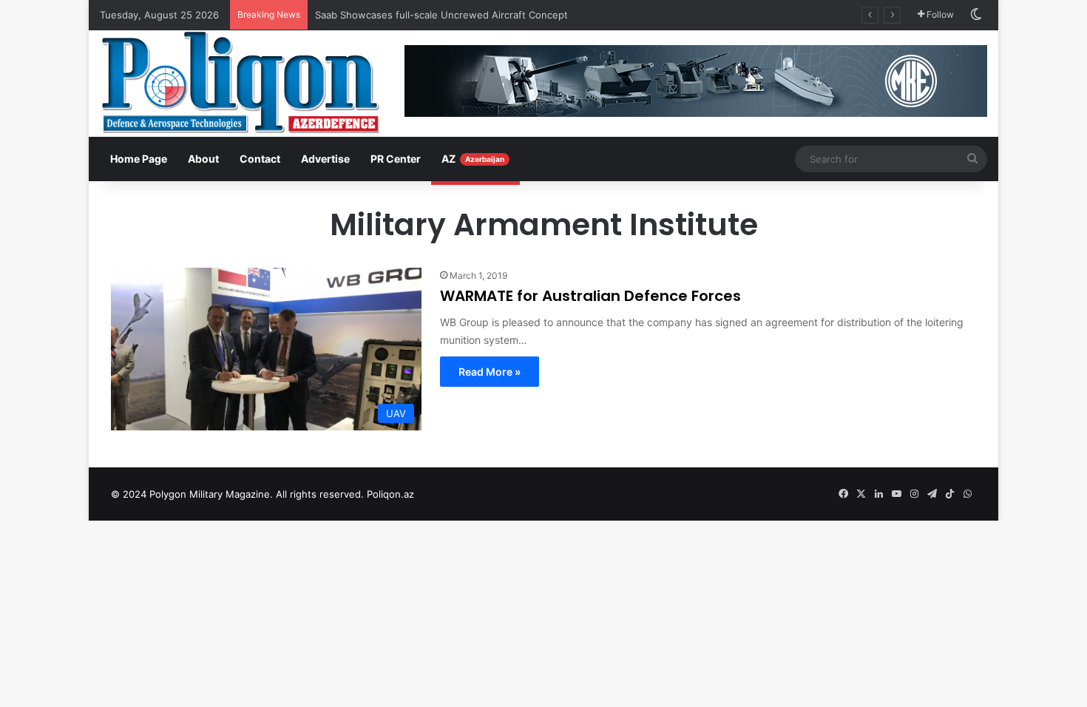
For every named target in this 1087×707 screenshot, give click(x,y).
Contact (260, 158)
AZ (472, 158)
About (203, 158)
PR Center (395, 158)
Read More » (489, 371)
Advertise (325, 158)
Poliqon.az (390, 494)
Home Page (138, 158)
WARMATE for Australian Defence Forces (590, 295)
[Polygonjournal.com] (240, 82)
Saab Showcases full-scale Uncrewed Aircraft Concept (441, 15)
